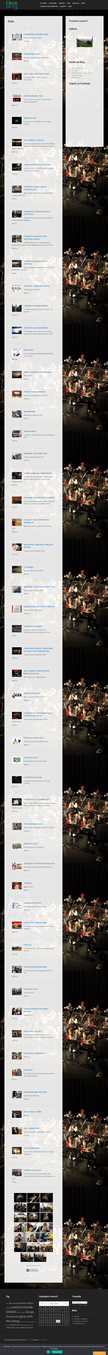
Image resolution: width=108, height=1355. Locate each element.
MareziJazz (16, 1325)
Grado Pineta (30, 431)
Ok (48, 1352)
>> (66, 1304)
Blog (70, 6)
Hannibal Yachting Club (35, 453)
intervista (8, 1325)
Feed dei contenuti (80, 1319)
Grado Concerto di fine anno (38, 372)
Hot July (74, 71)
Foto (68, 3)
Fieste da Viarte (21, 1312)
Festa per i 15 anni (32, 1112)
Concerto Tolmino (33, 626)
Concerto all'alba (33, 777)
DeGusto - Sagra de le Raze (37, 286)
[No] (105, 1349)
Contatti (63, 6)
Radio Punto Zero (78, 68)
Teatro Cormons (26, 1328)
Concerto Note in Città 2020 (37, 165)
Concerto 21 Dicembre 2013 (37, 799)
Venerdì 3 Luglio (77, 75)
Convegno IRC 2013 (33, 903)
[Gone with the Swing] (12, 5)
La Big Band (53, 3)
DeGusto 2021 (30, 118)
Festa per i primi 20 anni (35, 923)
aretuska (8, 1308)
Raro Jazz (29, 350)
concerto (17, 1307)
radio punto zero (13, 1328)
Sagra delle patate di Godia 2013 (39, 863)
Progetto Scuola (32, 1170)
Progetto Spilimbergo (35, 392)
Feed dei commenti (80, 1321)
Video (83, 3)
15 (62, 1316)
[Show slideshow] (33, 1265)
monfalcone (24, 1325)
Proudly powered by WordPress (15, 1340)
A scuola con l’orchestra (49, 6)
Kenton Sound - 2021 (33, 96)
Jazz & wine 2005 (32, 1148)
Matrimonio (29, 412)
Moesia (35, 1340)
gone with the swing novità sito (27, 1321)
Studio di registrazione (35, 967)
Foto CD (27, 945)
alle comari (13, 1303)
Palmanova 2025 (31, 54)
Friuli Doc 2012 (31, 989)
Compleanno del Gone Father (38, 473)
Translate (84, 1305)
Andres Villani (25, 1303)
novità (28, 1325)
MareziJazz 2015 (32, 693)
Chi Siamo (43, 3)
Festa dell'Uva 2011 (33, 1031)
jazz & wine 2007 (32, 1128)
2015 (7, 1303)
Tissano (28, 883)
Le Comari (28, 567)
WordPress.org (79, 1324)
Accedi (76, 1317)
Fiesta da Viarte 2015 (34, 738)
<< (42, 1304)
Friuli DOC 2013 (31, 844)
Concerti (62, 3)
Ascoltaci (75, 3)
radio (32, 1325)
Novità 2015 (76, 78)
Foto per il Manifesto (34, 1053)
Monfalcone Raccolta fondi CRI (39, 607)
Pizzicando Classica (34, 140)
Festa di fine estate (33, 824)
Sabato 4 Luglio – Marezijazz (82, 73)
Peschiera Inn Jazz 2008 (35, 1092)
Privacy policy (57, 1352)
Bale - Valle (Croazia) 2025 (36, 74)
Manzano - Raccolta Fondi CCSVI (39, 587)
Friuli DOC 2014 (31, 758)
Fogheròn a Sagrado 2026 (36, 34)
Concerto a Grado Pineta (36, 306)
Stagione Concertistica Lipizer (39, 498)
